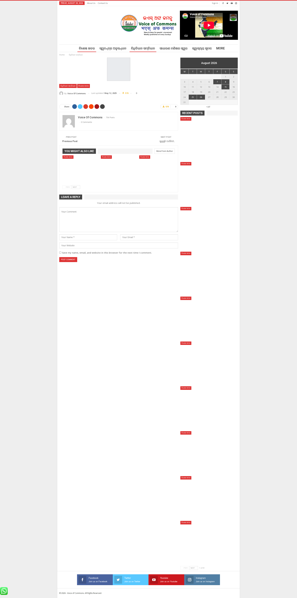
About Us (91, 3)
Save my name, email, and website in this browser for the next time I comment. (107, 252)
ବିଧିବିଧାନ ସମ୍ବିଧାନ (143, 48)
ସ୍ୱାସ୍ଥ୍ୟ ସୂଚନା (202, 48)
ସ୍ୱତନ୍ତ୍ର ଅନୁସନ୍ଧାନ (112, 48)
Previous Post (69, 141)
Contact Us (103, 3)
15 (225, 86)
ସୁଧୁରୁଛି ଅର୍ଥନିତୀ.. (167, 141)
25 (193, 97)
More (220, 48)
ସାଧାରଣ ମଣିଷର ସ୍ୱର (173, 48)
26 (201, 97)
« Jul (208, 106)
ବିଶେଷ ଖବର (87, 48)
